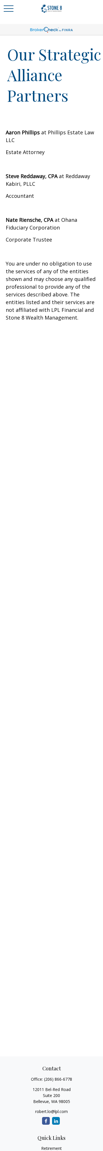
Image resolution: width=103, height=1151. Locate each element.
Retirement (51, 1148)
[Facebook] (46, 1121)
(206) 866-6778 (58, 1079)
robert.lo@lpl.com (51, 1111)
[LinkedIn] (56, 1121)
